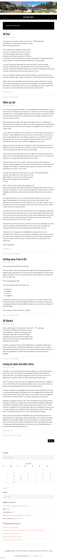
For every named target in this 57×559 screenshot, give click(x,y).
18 (13, 479)
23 (50, 479)
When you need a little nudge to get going (19, 515)
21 (35, 479)
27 (28, 482)
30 (50, 482)
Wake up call (9, 102)
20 (28, 479)
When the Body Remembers (10, 527)
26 (21, 482)
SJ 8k (8, 509)
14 (35, 475)
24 (6, 482)
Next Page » (51, 441)
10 (6, 475)
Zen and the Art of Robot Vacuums (12, 540)
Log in (51, 551)
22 (43, 479)
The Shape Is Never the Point (11, 533)
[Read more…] (7, 92)
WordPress (45, 551)
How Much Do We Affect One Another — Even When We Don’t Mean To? (23, 530)
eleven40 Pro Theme (21, 551)
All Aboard (8, 320)
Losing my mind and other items (18, 364)
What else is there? (15, 254)
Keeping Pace (28, 17)
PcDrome (40, 556)
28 (35, 482)
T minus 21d (18, 518)
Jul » (8, 488)
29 (43, 482)
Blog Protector (32, 556)
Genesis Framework (35, 551)
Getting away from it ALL (15, 259)
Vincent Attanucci (8, 506)
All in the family (14, 97)
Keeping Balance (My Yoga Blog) (12, 523)
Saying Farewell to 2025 (21, 506)
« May (4, 488)
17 (6, 479)
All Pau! (6, 34)
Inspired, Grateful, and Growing (12, 536)
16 (50, 475)
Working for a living (15, 435)
